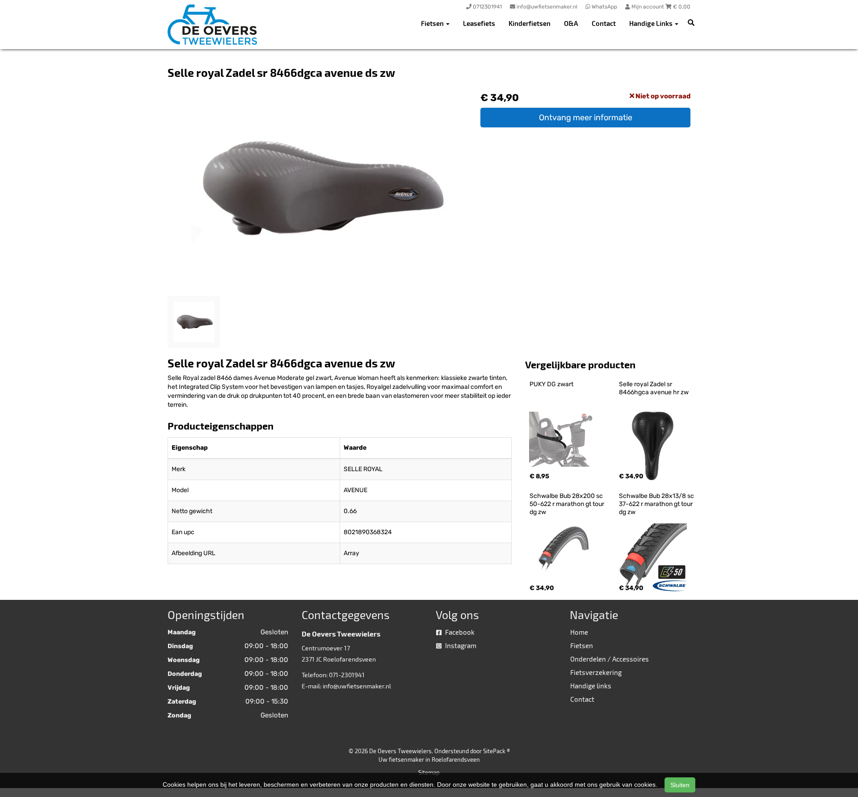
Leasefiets (479, 23)
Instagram (460, 645)
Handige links (590, 686)
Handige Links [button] (651, 23)
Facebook (459, 632)
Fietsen (581, 645)
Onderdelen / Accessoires (609, 659)
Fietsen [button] (433, 23)
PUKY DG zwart (551, 384)
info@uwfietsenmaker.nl (357, 686)
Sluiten (680, 785)
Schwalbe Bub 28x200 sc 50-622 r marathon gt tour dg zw (568, 504)
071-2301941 (347, 675)
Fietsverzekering (596, 672)
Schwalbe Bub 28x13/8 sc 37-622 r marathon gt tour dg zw (657, 504)
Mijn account (647, 7)
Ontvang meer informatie (585, 117)
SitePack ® (496, 751)
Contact (604, 23)
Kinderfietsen (530, 23)
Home (579, 632)
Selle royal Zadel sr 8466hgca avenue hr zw (654, 388)
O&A (571, 23)
